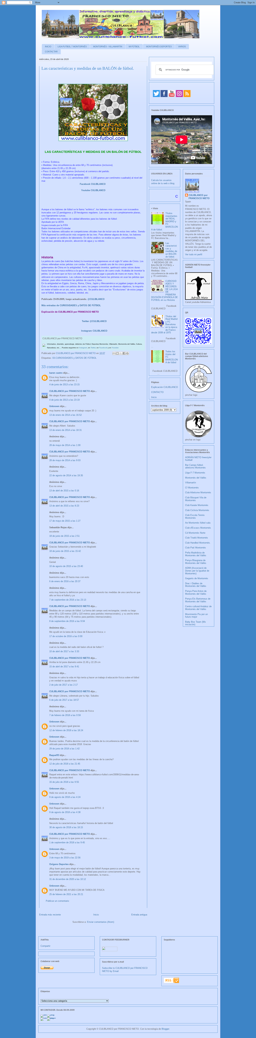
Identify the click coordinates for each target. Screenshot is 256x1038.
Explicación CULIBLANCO (164, 387)
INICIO (48, 46)
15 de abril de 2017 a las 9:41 (64, 666)
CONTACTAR (51, 51)
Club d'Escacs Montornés (198, 527)
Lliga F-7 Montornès (195, 472)
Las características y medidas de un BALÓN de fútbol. (171, 250)
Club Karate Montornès (196, 505)
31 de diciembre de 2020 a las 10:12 (67, 879)
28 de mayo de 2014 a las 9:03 (64, 460)
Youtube (115, 348)
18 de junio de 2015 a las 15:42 (65, 551)
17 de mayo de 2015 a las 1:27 (64, 521)
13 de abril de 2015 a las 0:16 (64, 490)
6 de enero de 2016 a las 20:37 (64, 581)
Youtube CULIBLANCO (93, 190)
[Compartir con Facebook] (124, 353)
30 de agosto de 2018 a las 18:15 (66, 827)
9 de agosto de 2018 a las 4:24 (64, 797)
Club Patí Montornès (195, 547)
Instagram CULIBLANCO (94, 330)
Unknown (54, 406)
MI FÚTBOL (134, 46)
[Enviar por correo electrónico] (114, 353)
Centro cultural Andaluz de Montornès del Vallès (198, 607)
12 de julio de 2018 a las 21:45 (64, 763)
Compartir (45, 946)
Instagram (83, 348)
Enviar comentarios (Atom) (100, 922)
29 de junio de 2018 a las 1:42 (64, 748)
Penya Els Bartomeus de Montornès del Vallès (197, 600)
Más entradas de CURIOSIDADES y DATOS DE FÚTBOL (71, 305)
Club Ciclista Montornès (197, 510)
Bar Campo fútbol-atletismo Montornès (195, 466)
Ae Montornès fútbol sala (197, 522)
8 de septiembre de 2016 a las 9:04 (67, 621)
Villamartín (190, 482)
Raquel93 (54, 755)
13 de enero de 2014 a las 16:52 (65, 415)
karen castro (56, 373)
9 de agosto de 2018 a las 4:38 (64, 812)
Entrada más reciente (50, 914)
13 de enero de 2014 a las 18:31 (65, 430)
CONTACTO (157, 392)
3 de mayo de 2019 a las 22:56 (64, 857)
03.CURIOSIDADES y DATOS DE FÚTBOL (74, 358)
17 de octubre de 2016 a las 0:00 (65, 636)
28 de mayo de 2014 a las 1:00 (64, 445)
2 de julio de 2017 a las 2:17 (63, 684)
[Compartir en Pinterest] (127, 353)
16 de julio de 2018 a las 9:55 (64, 782)
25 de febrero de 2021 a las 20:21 (66, 894)
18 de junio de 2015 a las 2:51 (64, 536)
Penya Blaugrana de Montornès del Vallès (195, 561)
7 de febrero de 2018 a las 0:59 (65, 715)
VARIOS (182, 46)
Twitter (93, 348)
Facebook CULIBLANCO (93, 184)
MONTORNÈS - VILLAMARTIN (107, 46)
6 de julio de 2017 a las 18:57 (64, 700)
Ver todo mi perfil (193, 254)
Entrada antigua (139, 914)
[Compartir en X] (120, 353)
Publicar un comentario (57, 901)
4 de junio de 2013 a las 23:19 (64, 400)
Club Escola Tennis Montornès (195, 516)
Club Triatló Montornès (196, 537)
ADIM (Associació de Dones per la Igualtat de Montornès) (197, 571)
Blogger (165, 1029)
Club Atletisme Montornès (198, 492)
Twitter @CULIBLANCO (94, 321)
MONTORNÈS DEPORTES (159, 46)
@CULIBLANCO (96, 299)
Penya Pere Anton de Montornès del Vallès (196, 592)
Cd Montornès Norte (195, 533)
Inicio (96, 914)
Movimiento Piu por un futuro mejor (196, 615)
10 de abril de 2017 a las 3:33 (64, 651)
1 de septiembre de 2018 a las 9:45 (67, 842)
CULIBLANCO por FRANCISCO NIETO (76, 353)
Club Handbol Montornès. (198, 542)
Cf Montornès (192, 487)
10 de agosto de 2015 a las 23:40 (66, 566)
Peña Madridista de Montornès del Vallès (195, 554)
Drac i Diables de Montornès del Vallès (195, 585)
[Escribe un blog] (117, 353)
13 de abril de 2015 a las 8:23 (64, 505)
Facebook (103, 348)
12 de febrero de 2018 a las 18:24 (66, 730)
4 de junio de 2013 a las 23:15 (64, 384)
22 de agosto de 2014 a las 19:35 (66, 475)
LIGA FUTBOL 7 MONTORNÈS (72, 46)
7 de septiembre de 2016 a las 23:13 (67, 599)
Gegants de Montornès (196, 578)
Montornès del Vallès (195, 477)
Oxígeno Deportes (59, 864)
